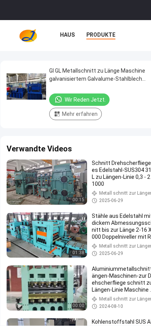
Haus (67, 35)
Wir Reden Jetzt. (85, 100)
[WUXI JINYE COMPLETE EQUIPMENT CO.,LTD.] (28, 35)
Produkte (100, 35)
